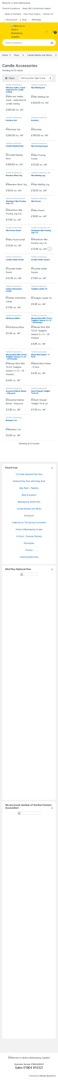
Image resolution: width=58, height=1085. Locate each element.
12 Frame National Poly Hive (29, 474)
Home (5, 55)
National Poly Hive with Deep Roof (29, 481)
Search (52, 42)
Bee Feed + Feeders (28, 488)
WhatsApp (36, 19)
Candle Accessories (13, 85)
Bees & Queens (29, 495)
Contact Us (48, 14)
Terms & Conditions (11, 8)
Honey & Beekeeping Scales (29, 529)
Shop (24, 19)
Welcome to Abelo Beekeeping (16, 3)
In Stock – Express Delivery (29, 536)
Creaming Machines (29, 557)
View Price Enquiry (31, 14)
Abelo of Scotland (13, 14)
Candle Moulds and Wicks (39, 55)
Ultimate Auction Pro (47, 1076)
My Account (11, 19)
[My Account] (48, 31)
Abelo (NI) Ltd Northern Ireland (36, 8)
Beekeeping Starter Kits (29, 501)
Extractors (29, 515)
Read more (49, 248)
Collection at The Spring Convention (29, 522)
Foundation (29, 543)
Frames (28, 550)
